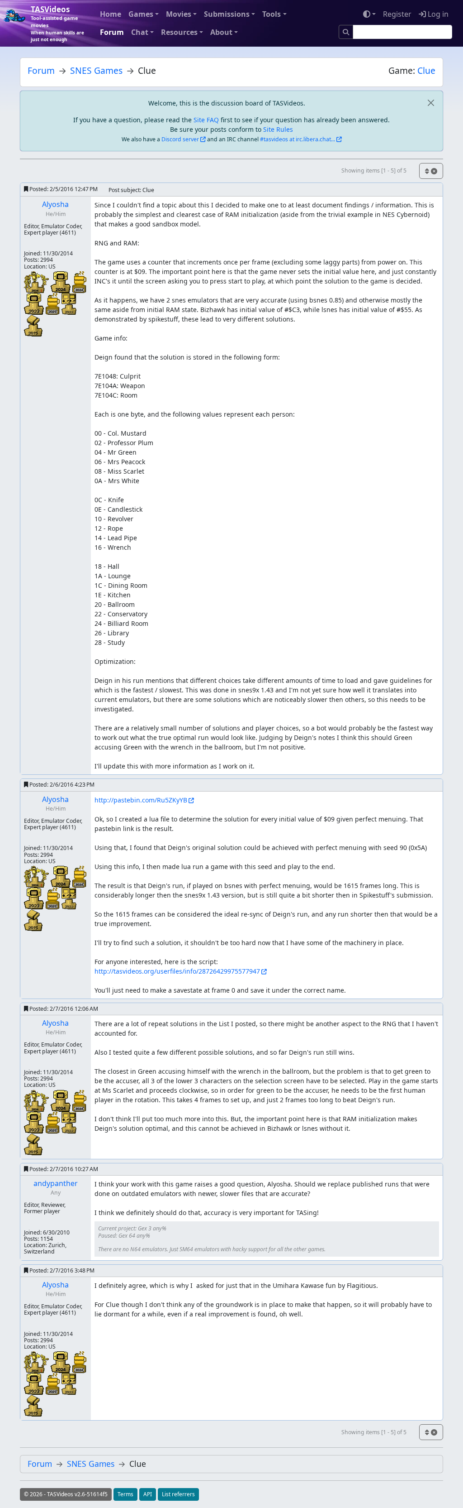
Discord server (180, 139)
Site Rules (278, 129)
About (221, 32)
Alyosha (55, 204)
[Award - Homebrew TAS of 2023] (53, 303)
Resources (179, 32)
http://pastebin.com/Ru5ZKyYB (140, 800)
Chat (139, 32)
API (147, 1494)
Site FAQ (206, 119)
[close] (430, 103)
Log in (437, 14)
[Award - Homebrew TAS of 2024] (79, 281)
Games (140, 14)
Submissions (227, 14)
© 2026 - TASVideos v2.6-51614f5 (66, 1494)
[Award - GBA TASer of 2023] (35, 303)
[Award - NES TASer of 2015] (33, 325)
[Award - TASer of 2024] (37, 281)
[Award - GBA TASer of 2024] (61, 281)
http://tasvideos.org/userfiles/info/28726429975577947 (177, 971)
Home (110, 14)
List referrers (178, 1494)
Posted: (63, 189)
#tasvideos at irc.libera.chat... (297, 139)
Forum (112, 32)
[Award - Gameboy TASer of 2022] (69, 303)
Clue (426, 70)
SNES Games (96, 70)
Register (397, 14)
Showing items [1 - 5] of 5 (373, 170)
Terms (125, 1494)
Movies (178, 14)
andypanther (55, 1183)
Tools (271, 14)
